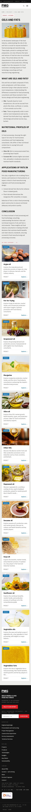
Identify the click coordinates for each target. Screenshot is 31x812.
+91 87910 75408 (20, 786)
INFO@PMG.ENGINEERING (8, 786)
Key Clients (5, 758)
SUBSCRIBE (24, 716)
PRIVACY (5, 809)
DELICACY (9, 12)
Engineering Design (7, 725)
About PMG (5, 769)
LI (4, 789)
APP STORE (26, 789)
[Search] (23, 5)
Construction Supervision (9, 733)
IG (9, 789)
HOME (3, 12)
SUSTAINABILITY (8, 1)
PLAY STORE (19, 789)
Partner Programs (7, 777)
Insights (4, 755)
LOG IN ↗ (24, 1)
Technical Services (7, 739)
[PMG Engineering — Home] (5, 5)
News (3, 774)
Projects (4, 747)
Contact (4, 780)
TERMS (9, 809)
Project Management (8, 730)
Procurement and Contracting (10, 728)
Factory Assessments (8, 736)
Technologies (5, 752)
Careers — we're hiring (8, 772)
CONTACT (17, 1)
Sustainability (6, 761)
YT (2, 789)
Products (4, 750)
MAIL (12, 789)
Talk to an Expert (9, 707)
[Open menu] (27, 5)
